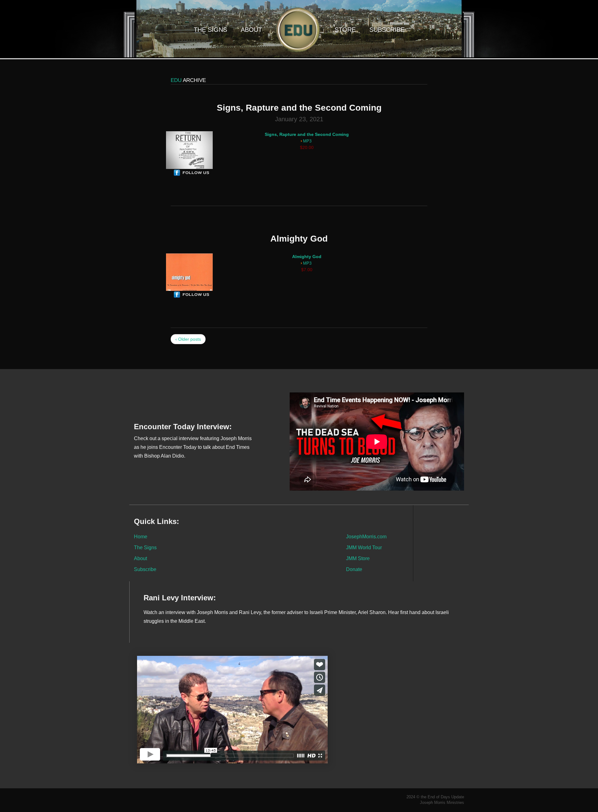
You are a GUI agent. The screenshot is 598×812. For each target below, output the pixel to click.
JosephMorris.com (366, 536)
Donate (354, 569)
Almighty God (306, 256)
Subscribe (387, 29)
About (251, 29)
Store (345, 29)
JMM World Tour (364, 547)
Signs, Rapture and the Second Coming (307, 134)
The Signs (210, 29)
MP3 (307, 141)
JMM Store (358, 558)
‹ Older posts (188, 339)
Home (140, 536)
